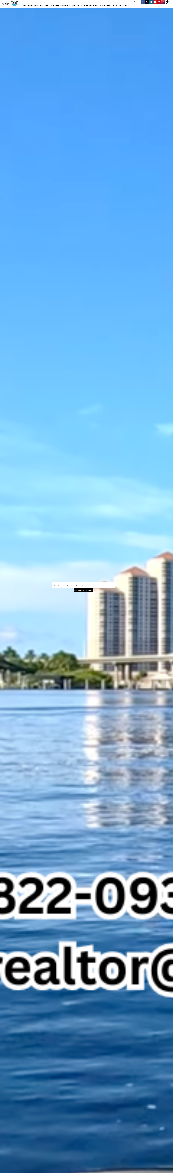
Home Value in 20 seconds (89, 6)
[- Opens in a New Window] (143, 2)
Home (24, 5)
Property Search (33, 5)
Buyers (47, 5)
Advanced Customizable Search (83, 590)
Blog (78, 5)
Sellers (41, 5)
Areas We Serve (116, 5)
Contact (125, 5)
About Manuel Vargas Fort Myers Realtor (63, 5)
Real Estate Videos (104, 5)
